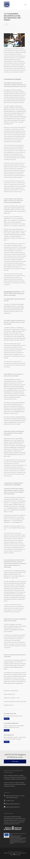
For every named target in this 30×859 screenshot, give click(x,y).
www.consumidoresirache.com (13, 807)
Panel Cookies (17, 854)
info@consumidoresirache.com (13, 803)
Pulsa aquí (15, 761)
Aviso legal (10, 853)
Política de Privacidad (17, 853)
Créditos (5, 853)
